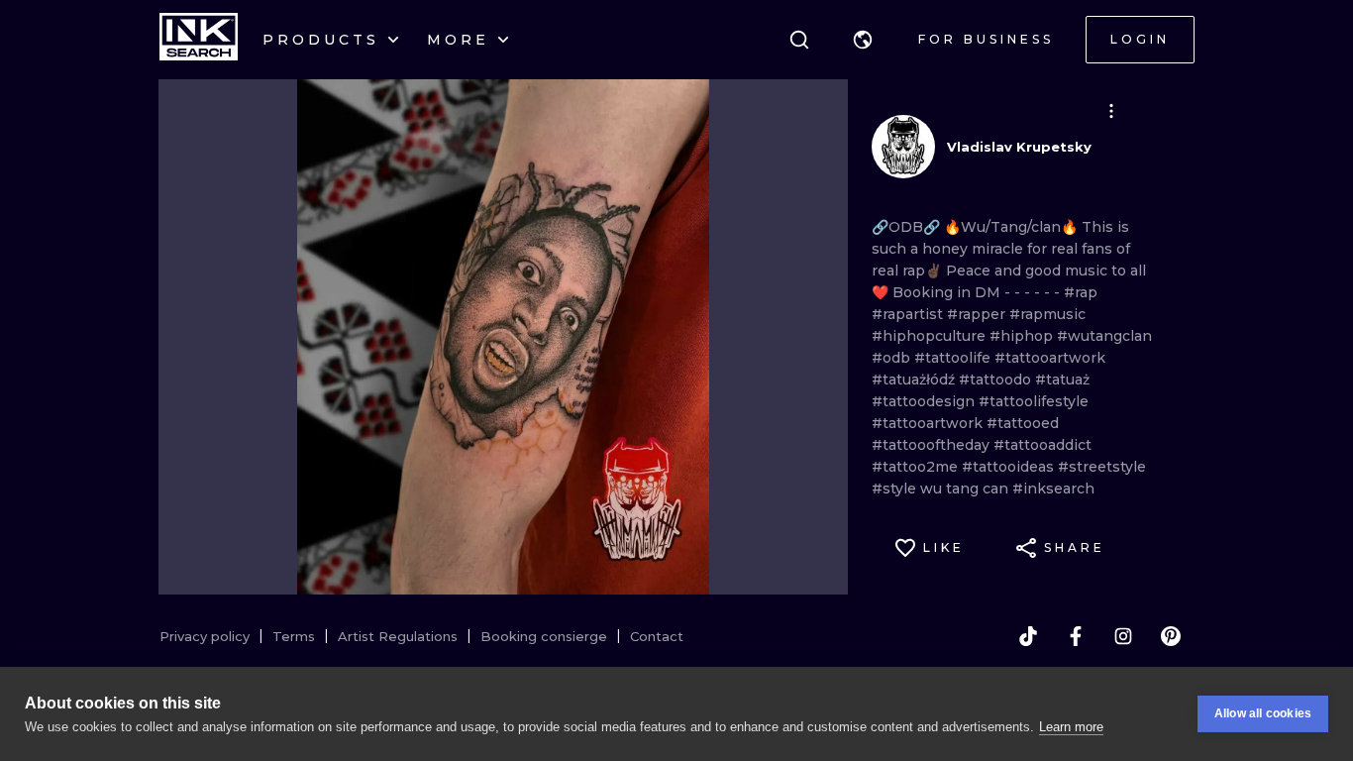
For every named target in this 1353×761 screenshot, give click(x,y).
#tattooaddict (1042, 445)
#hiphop (1023, 336)
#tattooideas (1010, 467)
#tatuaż (1062, 379)
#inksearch (1053, 488)
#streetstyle (1102, 467)
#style (896, 488)
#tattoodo (997, 379)
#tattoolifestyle (1034, 401)
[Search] (799, 39)
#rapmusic (1047, 314)
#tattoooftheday (932, 445)
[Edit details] (1111, 111)
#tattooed (1023, 423)
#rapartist (909, 314)
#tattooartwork (1049, 358)
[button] (862, 39)
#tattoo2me (917, 467)
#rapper (978, 314)
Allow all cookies (1262, 713)
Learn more (1071, 726)
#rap (1080, 292)
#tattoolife (954, 358)
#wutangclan (1104, 336)
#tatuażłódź (915, 379)
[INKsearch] (198, 39)
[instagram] (1123, 636)
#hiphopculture (930, 336)
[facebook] (1075, 636)
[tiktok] (1028, 636)
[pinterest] (1171, 636)
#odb (893, 358)
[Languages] (862, 39)
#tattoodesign (925, 401)
